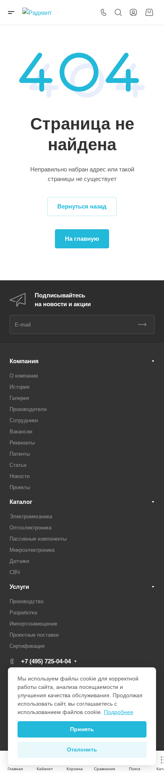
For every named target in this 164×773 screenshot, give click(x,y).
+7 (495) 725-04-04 (46, 661)
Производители (28, 409)
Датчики (19, 561)
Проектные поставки (34, 635)
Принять (82, 729)
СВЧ (15, 572)
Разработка (23, 613)
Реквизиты (22, 443)
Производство (26, 601)
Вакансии (21, 432)
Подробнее (118, 712)
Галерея (19, 398)
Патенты (20, 454)
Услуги (19, 586)
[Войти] (133, 12)
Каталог (21, 501)
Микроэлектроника (32, 550)
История (19, 387)
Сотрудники (24, 420)
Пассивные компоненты (38, 539)
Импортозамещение (33, 624)
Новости (19, 476)
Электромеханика (31, 516)
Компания (24, 361)
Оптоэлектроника (30, 528)
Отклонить (82, 749)
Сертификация (27, 646)
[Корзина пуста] (149, 12)
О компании (24, 376)
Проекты (20, 487)
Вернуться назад (82, 206)
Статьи (18, 465)
